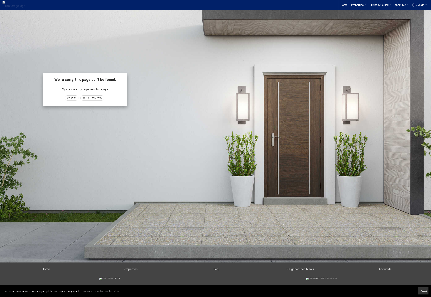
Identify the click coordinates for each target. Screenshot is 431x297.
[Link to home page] (16, 5)
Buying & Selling (381, 6)
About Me (401, 6)
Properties (359, 6)
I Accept (423, 291)
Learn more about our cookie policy (100, 291)
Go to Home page (92, 98)
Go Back (71, 98)
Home (343, 5)
